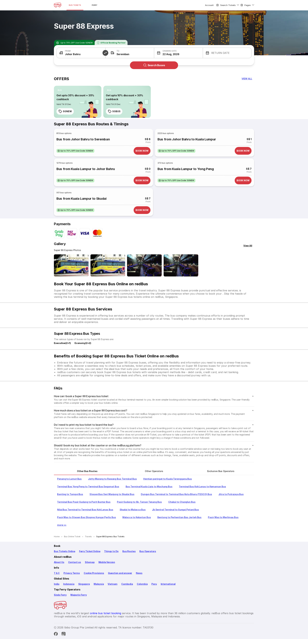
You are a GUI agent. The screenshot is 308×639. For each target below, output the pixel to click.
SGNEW (67, 111)
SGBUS (116, 111)
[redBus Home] (57, 5)
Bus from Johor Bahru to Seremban (83, 139)
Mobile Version (106, 562)
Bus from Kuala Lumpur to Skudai (81, 198)
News (139, 573)
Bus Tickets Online (64, 551)
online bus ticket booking (105, 613)
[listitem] (59, 90)
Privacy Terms (72, 573)
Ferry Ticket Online (89, 551)
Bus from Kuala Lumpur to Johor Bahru (85, 169)
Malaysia (99, 584)
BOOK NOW (142, 150)
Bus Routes (129, 551)
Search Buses (156, 65)
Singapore (84, 584)
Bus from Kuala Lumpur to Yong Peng (186, 169)
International (168, 584)
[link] (77, 102)
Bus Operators (147, 551)
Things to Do (111, 551)
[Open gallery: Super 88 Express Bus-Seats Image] (144, 265)
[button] (81, 53)
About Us (59, 562)
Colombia (142, 584)
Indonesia (68, 584)
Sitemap (90, 562)
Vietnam (112, 584)
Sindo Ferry (60, 594)
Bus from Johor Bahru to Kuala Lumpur (187, 139)
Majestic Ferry (78, 594)
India (56, 584)
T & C (57, 573)
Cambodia (127, 584)
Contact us (74, 562)
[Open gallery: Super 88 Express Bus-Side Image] (71, 265)
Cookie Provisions (94, 573)
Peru (154, 584)
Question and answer (120, 573)
